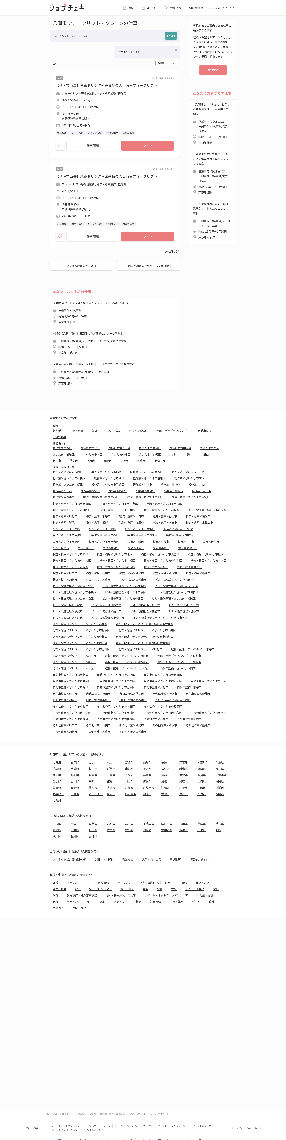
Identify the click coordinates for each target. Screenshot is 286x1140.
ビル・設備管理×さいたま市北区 (73, 586)
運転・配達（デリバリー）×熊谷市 (193, 649)
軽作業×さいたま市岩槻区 (107, 484)
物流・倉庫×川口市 (131, 516)
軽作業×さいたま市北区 (106, 472)
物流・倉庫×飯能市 (98, 522)
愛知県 (57, 775)
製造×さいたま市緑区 (66, 541)
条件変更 (171, 35)
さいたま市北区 (90, 448)
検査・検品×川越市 (156, 567)
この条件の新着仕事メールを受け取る (148, 266)
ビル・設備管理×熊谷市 (106, 605)
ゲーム (196, 901)
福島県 (165, 762)
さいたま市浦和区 (64, 454)
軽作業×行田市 (62, 491)
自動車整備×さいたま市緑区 (70, 687)
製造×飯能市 (111, 548)
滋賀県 (183, 775)
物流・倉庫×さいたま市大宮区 (191, 497)
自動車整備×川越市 (156, 687)
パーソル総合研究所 (92, 1130)
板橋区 (75, 836)
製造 (94, 431)
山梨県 (129, 768)
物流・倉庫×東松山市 (199, 522)
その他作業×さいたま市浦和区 (163, 712)
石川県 (165, 768)
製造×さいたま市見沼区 (178, 529)
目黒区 (93, 823)
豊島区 (147, 830)
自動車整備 (204, 431)
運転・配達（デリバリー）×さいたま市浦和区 (144, 636)
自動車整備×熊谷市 (189, 687)
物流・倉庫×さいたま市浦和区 (72, 510)
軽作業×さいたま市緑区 (68, 484)
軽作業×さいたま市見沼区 (188, 472)
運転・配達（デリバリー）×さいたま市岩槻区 (81, 649)
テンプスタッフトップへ (223, 7)
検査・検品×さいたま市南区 (208, 560)
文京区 (111, 823)
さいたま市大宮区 (119, 448)
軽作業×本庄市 (201, 491)
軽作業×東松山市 (64, 497)
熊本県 (93, 788)
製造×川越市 (135, 541)
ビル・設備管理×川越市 (68, 605)
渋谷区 (220, 823)
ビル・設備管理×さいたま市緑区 (122, 598)
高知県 (93, 781)
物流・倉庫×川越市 (65, 516)
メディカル (120, 901)
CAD (78, 889)
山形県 (147, 762)
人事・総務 (176, 901)
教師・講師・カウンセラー (156, 883)
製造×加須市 (136, 548)
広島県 (147, 781)
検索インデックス (200, 859)
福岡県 (220, 781)
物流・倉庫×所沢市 (65, 522)
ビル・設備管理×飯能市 (145, 611)
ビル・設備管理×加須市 (184, 611)
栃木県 (93, 768)
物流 (138, 901)
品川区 (129, 823)
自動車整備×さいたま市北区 (70, 674)
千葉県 (220, 762)
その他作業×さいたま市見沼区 (163, 706)
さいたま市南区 (92, 454)
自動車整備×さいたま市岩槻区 (116, 687)
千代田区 (148, 823)
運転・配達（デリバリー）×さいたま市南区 (80, 643)
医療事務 (103, 883)
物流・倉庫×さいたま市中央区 (119, 503)
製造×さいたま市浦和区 (142, 535)
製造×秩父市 (61, 548)
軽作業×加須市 (173, 491)
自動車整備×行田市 (98, 694)
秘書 (159, 889)
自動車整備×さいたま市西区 (178, 668)
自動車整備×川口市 (65, 694)
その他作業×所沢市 (165, 725)
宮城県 (129, 762)
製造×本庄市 (161, 548)
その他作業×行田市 (98, 725)
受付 (174, 889)
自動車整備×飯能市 (198, 694)
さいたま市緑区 (120, 454)
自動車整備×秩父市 (131, 694)
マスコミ (58, 908)
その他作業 (59, 437)
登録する (213, 70)
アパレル (72, 883)
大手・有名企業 (151, 859)
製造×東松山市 (187, 548)
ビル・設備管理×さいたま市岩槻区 (174, 598)
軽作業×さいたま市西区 (68, 472)
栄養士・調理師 (194, 889)
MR (89, 901)
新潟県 (183, 768)
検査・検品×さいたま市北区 (114, 554)
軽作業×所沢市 (117, 491)
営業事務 (155, 901)
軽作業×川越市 (142, 484)
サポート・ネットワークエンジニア (166, 895)
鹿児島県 (148, 788)
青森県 (75, 762)
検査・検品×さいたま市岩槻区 (116, 567)
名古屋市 (130, 794)
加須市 (124, 461)
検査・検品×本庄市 (98, 580)
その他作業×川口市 (65, 725)
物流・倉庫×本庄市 (165, 522)
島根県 (165, 781)
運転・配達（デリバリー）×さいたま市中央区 (147, 630)
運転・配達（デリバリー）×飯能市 (127, 662)
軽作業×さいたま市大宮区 (146, 472)
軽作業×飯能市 (145, 491)
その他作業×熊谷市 (189, 719)
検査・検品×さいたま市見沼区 (207, 554)
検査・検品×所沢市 (165, 573)
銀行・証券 (127, 889)
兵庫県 (147, 775)
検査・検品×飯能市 (198, 573)
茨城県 (75, 768)
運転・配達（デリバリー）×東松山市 (128, 668)
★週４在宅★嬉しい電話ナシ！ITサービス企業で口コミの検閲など (94, 373)
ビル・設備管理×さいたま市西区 (175, 580)
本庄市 (141, 461)
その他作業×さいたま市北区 (70, 706)
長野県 (147, 768)
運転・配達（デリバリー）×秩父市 (179, 656)
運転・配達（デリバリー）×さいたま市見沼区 (81, 630)
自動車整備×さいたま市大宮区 (116, 674)
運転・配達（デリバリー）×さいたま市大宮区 (144, 624)
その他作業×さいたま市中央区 (72, 712)
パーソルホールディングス (66, 1126)
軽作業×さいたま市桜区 (109, 478)
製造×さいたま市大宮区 (140, 529)
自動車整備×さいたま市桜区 (117, 681)
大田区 (183, 823)
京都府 (165, 775)
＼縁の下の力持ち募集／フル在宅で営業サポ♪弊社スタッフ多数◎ (211, 173)
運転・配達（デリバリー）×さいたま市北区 (80, 624)
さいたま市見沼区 (150, 448)
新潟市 (111, 794)
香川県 (75, 781)
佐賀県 (57, 788)
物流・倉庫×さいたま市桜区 (164, 503)
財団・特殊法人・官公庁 (121, 895)
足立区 (57, 830)
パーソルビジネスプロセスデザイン (133, 1126)
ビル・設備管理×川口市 (145, 605)
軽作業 (57, 431)
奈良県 (201, 775)
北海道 (57, 762)
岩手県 (93, 762)
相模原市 (58, 794)
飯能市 (108, 461)
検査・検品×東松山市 (133, 580)
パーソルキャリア (201, 1126)
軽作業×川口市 (198, 484)
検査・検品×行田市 (98, 573)
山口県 (201, 781)
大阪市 (183, 794)
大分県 (111, 788)
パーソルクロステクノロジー (172, 1126)
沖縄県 (165, 788)
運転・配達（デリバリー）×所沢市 (74, 662)
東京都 (183, 762)
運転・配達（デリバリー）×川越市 (140, 649)
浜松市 (165, 794)
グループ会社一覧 (248, 1128)
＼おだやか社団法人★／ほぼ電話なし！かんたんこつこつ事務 (211, 220)
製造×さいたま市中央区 (68, 535)
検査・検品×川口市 (65, 573)
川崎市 (201, 788)
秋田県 (111, 762)
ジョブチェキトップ (63, 1113)
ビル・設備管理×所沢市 (106, 611)
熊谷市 (190, 454)
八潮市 (92, 1113)
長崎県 (75, 788)
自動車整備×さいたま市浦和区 (163, 681)
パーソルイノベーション (64, 1130)
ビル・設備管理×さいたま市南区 (73, 598)
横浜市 (220, 788)
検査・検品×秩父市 (131, 573)
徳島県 (111, 781)
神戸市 (201, 794)
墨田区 (201, 823)
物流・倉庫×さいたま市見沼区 (72, 503)
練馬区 (129, 830)
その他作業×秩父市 (131, 725)
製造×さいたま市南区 (179, 535)
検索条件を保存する (129, 51)
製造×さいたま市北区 (102, 529)
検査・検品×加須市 (65, 580)
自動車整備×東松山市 (133, 700)
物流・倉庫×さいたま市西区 (101, 497)
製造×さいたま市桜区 (105, 535)
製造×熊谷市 (161, 541)
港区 (73, 823)
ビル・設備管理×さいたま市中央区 (74, 592)
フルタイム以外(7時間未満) (69, 859)
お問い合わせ (196, 7)
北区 (218, 830)
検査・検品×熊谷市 (189, 567)
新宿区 (183, 830)
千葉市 (75, 794)
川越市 (173, 454)
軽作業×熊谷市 (170, 484)
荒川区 (57, 836)
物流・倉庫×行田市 (165, 516)
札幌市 (183, 788)
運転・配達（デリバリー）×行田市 (127, 656)
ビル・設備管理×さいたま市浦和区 (176, 592)
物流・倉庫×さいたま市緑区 (161, 510)
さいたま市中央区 (180, 448)
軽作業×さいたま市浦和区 (149, 478)
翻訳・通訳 (202, 883)
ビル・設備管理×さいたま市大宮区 (124, 586)
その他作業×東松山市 (133, 732)
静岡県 (75, 775)
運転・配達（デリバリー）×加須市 (179, 662)
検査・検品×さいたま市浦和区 (163, 560)
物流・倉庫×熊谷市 (98, 516)
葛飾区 (93, 836)
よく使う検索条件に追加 (81, 266)
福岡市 (220, 794)
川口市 (207, 454)
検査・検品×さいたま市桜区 (117, 560)
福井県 (220, 768)
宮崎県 (129, 788)
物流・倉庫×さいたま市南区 (117, 510)
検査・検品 (113, 431)
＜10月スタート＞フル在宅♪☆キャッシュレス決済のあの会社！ (92, 312)
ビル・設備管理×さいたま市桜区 (125, 592)
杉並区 (93, 830)
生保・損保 (79, 908)
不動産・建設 (205, 895)
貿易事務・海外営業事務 (82, 895)
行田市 (57, 461)
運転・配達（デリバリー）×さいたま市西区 (160, 618)
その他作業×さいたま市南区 (208, 712)
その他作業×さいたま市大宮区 (116, 706)
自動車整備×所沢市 (165, 694)
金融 (216, 889)
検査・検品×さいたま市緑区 (70, 567)
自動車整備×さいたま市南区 (208, 681)
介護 (55, 883)
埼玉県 (57, 768)
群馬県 (111, 768)
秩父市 (74, 461)
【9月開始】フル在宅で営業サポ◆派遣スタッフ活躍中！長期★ (211, 123)
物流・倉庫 (76, 431)
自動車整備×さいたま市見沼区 (163, 674)
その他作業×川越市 (156, 719)
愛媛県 (57, 781)
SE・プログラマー (100, 889)
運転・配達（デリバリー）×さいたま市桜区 (80, 636)
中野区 (75, 830)
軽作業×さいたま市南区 (189, 478)
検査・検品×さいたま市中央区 (72, 560)
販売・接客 (59, 889)
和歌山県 (221, 775)
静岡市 (147, 794)
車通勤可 (175, 859)
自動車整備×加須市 (65, 700)
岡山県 (129, 781)
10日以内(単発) (104, 859)
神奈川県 (202, 762)
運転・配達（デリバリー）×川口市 (74, 656)
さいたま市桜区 (209, 448)
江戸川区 (166, 823)
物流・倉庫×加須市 (131, 522)
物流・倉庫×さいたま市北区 (145, 497)
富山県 (201, 768)
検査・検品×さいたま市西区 (70, 554)
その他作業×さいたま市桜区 (117, 712)
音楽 (55, 901)
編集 (102, 901)
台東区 (111, 830)
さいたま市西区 (62, 448)
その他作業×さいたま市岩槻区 (116, 719)
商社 (211, 901)
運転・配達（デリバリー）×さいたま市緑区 (143, 643)
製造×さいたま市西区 (66, 529)
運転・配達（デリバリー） (172, 431)
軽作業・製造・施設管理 (112, 1113)
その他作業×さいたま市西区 (173, 700)
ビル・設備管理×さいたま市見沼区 (176, 586)
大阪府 (129, 775)
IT (88, 883)
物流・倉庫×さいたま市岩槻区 (207, 510)
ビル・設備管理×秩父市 (68, 611)
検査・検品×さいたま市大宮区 (160, 554)
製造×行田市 (211, 541)
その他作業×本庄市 (98, 732)
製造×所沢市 (86, 548)
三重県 (111, 775)
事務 (184, 883)
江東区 (201, 830)
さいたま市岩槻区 (150, 454)
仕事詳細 (93, 145)
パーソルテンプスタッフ (97, 1126)
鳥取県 (183, 781)
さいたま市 (96, 794)
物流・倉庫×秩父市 (198, 516)
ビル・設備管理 (138, 431)
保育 (55, 895)
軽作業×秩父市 (90, 491)
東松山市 (159, 461)
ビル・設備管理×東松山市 (107, 618)
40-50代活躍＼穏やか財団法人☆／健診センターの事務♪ (90, 343)
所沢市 (91, 461)
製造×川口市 (186, 541)
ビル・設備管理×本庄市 (68, 618)
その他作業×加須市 (65, 732)
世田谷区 (166, 830)
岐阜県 (93, 775)
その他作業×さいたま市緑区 (70, 719)
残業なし (127, 859)
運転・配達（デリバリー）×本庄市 (74, 668)
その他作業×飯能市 (198, 725)
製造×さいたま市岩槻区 (104, 541)
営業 (145, 889)
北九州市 (58, 800)
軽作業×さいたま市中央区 (69, 478)
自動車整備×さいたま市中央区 (72, 681)
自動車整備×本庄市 (98, 700)
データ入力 (124, 883)
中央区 (57, 823)
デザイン (72, 901)
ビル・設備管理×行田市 (184, 605)
